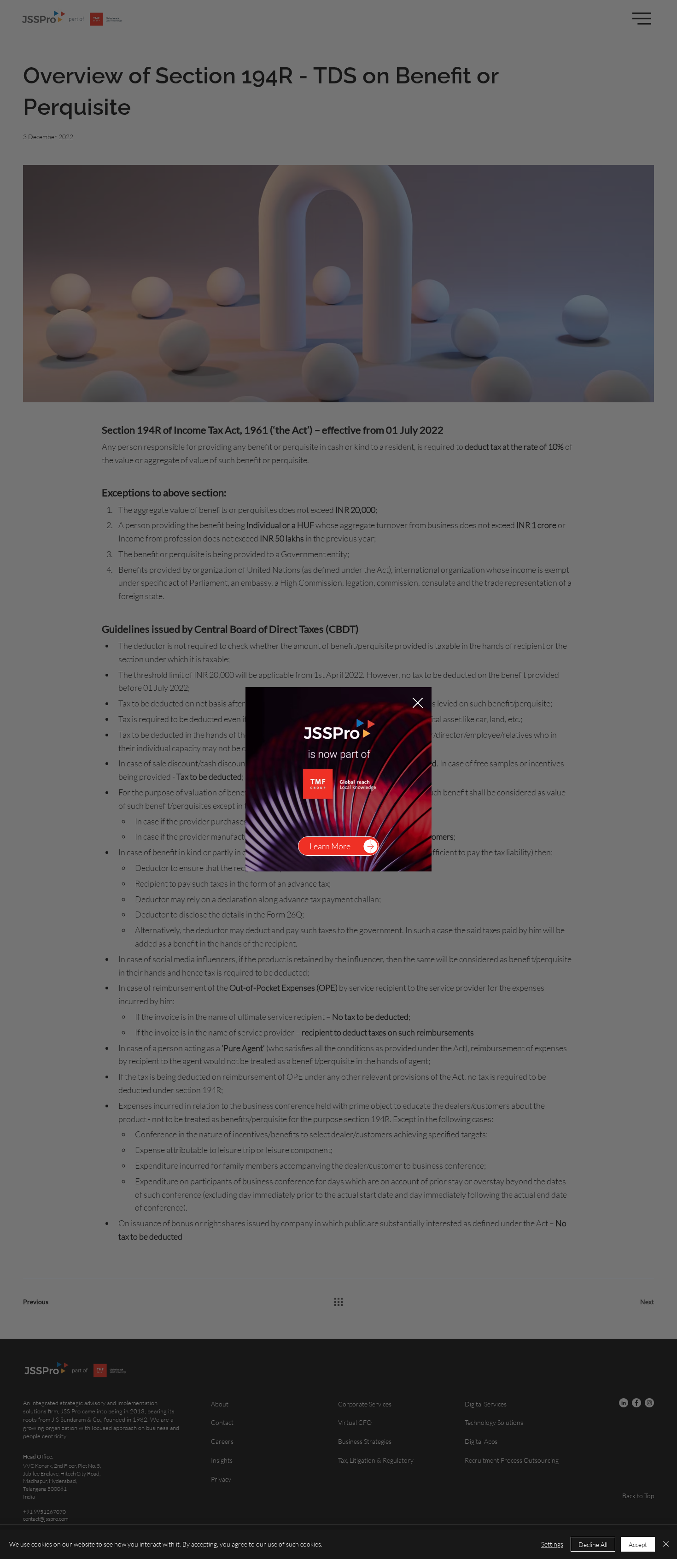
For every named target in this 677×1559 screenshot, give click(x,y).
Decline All (592, 1544)
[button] (418, 703)
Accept (638, 1544)
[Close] (665, 1544)
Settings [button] (552, 1544)
